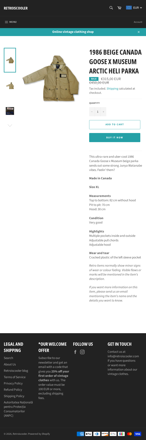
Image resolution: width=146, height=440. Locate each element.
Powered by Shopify (39, 434)
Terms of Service (14, 377)
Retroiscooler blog (16, 370)
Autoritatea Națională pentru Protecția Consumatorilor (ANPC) (18, 409)
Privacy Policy (13, 383)
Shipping (112, 89)
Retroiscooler (16, 8)
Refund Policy (13, 389)
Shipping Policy (14, 396)
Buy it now (114, 137)
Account (138, 22)
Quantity (94, 103)
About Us (10, 364)
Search (8, 358)
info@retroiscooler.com (123, 356)
